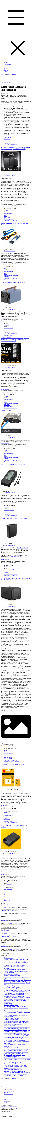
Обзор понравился (6, 206)
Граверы (6, 987)
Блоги (5, 1099)
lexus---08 (6, 750)
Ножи (5, 1044)
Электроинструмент (9, 988)
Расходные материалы (24, 997)
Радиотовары (7, 1055)
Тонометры (15, 1065)
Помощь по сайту (9, 1091)
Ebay (13, 910)
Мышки (6, 1033)
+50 (12, 501)
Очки (25, 1074)
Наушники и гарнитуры (10, 1040)
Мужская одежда (12, 961)
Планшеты (7, 1036)
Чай (16, 1059)
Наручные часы (17, 977)
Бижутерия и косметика (10, 1027)
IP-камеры (15, 1016)
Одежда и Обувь (8, 959)
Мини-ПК (25, 1036)
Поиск (6, 71)
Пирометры (7, 994)
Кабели (20, 1030)
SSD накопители (8, 1050)
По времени (7, 137)
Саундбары (20, 1012)
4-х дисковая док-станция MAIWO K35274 (13, 282)
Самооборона (7, 1046)
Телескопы (15, 1075)
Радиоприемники (16, 1055)
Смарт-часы (7, 978)
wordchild (6, 812)
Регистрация (7, 64)
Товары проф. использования (20, 986)
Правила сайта (5, 904)
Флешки (16, 1050)
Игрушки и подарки (9, 1018)
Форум (6, 67)
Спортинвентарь (26, 1058)
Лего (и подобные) (20, 1018)
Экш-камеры (23, 1015)
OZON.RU (7, 277)
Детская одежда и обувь (10, 962)
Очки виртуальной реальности (12, 1031)
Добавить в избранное (20, 204)
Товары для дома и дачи (10, 980)
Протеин (20, 1059)
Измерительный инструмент (16, 991)
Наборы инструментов (10, 999)
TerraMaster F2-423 (22, 548)
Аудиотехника (8, 1011)
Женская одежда (17, 959)
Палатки (11, 971)
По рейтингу (7, 139)
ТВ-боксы (24, 1052)
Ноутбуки (26, 1034)
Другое (6, 1052)
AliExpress (7, 143)
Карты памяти (23, 1050)
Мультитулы (7, 997)
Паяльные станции (14, 987)
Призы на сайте (8, 1094)
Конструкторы (14, 1019)
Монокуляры (7, 1075)
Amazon (9, 910)
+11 (12, 561)
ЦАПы (26, 1012)
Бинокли (20, 1075)
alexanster (6, 325)
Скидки (6, 70)
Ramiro (6, 567)
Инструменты (8, 986)
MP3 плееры (15, 1011)
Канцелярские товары (10, 1069)
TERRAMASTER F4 (15, 556)
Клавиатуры (12, 1033)
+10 (12, 204)
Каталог (6, 68)
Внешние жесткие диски (24, 1049)
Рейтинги (6, 1092)
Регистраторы (17, 1006)
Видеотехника (8, 1015)
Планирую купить (6, 204)
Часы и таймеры (8, 977)
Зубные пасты (23, 1066)
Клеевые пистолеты (17, 990)
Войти (6, 62)
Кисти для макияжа (21, 1028)
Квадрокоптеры (17, 1022)
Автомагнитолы (23, 1008)
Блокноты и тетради (19, 1071)
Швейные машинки (9, 1025)
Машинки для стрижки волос (12, 1068)
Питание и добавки (9, 1059)
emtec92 (6, 210)
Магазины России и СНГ (11, 275)
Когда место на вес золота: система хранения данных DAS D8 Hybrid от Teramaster (15, 579)
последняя (7, 900)
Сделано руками (8, 958)
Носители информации (10, 144)
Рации (23, 1055)
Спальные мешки (9, 972)
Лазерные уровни (22, 993)
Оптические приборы (10, 1074)
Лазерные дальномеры (17, 994)
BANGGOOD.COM (9, 758)
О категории (4, 93)
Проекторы (7, 1053)
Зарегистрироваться (12, 74)
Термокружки (24, 971)
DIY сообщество (15, 923)
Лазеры (6, 1009)
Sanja (5, 268)
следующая (8, 889)
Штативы (14, 1000)
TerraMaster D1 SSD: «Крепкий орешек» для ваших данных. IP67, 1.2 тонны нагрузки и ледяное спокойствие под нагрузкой (15, 339)
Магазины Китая (8, 757)
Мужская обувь (22, 961)
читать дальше (5, 203)
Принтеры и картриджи (17, 1053)
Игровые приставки (16, 1036)
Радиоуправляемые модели (15, 1021)
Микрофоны (12, 1012)
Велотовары (17, 1058)
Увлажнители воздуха (10, 981)
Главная (6, 65)
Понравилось (4, 746)
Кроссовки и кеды (23, 962)
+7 (12, 390)
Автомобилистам (9, 1006)
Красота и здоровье (9, 1063)
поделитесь (4, 920)
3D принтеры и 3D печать (23, 1072)
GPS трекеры (14, 1005)
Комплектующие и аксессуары (12, 761)
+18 (12, 262)
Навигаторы (7, 1005)
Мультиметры (13, 993)
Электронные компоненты (11, 1056)
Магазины (7, 1101)
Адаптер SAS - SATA (7, 410)
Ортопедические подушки (11, 1066)
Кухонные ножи (21, 1044)
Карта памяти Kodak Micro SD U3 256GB (12, 764)
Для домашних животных (11, 1047)
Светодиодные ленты (14, 975)
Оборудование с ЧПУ (10, 1072)
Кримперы (14, 997)
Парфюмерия (21, 1027)
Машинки (7, 1019)
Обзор (5, 141)
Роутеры (19, 1062)
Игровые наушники (15, 1041)
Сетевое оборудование (10, 1062)
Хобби (6, 1021)
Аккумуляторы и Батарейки (12, 965)
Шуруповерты (20, 988)
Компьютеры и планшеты (11, 279)
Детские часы (26, 977)
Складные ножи (11, 1044)
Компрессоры (14, 1008)
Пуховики (7, 963)
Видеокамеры (8, 1016)
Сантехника (27, 980)
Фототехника (7, 1000)
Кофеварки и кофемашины (17, 983)
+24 (12, 444)
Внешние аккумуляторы (17, 966)
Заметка (6, 572)
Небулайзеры (22, 1065)
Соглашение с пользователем (9, 1106)
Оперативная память (17, 1034)
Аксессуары (7, 461)
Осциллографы (8, 996)
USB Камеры (15, 1015)
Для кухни (20, 980)
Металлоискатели (21, 1024)
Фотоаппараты (21, 1000)
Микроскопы (19, 1074)
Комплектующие (8, 219)
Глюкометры (7, 1065)
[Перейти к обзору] (11, 171)
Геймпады (24, 1031)
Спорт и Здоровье (9, 1058)
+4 (12, 319)
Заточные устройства (23, 999)
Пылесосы (20, 981)
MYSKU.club (7, 907)
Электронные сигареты (14, 1052)
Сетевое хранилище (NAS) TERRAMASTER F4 (14, 518)
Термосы (17, 971)
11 (4, 899)
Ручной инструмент (18, 996)
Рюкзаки (13, 1028)
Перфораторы (8, 990)
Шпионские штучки (9, 1003)
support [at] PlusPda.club (10, 1108)
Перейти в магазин (9, 175)
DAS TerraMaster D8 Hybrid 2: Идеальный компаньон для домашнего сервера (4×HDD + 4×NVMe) (15, 148)
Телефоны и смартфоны (10, 1037)
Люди (5, 1102)
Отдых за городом (9, 969)
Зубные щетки (26, 1063)
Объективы (7, 1002)
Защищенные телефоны (17, 1038)
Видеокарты (7, 1034)
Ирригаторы (18, 1063)
